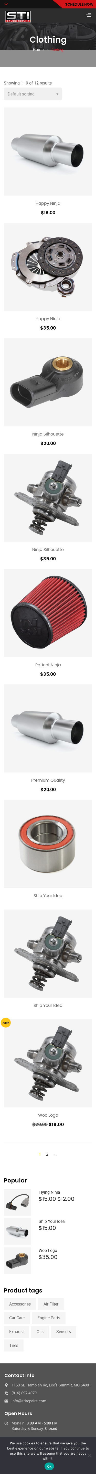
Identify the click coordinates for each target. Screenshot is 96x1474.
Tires (13, 1345)
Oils (40, 1331)
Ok (49, 1466)
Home (38, 49)
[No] (89, 1455)
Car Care (17, 1318)
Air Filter (51, 1304)
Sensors (63, 1331)
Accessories (20, 1304)
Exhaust (16, 1331)
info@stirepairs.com (29, 1400)
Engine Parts (48, 1318)
